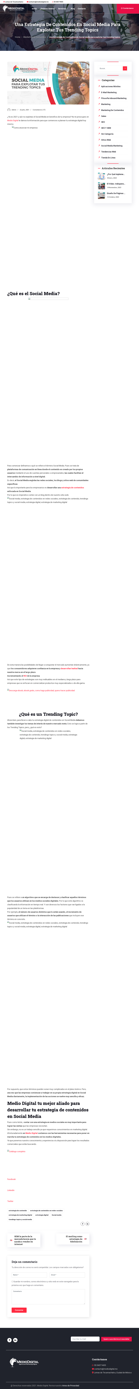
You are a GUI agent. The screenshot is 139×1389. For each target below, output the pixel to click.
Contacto (82, 8)
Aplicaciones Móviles (111, 86)
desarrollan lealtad (69, 668)
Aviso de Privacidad (70, 1385)
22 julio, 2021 (24, 110)
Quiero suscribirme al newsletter (116, 1339)
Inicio (34, 8)
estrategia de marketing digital (20, 1215)
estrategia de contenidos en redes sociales (46, 1210)
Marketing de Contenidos (112, 110)
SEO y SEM (106, 128)
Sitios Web (106, 140)
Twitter (10, 1201)
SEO (103, 122)
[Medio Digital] (13, 8)
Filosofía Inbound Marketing (113, 98)
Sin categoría (107, 134)
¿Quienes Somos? (47, 8)
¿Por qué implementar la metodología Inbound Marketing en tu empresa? (116, 174)
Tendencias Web (108, 152)
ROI (25, 676)
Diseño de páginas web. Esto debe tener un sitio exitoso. (116, 193)
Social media (56, 1215)
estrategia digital (41, 1215)
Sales (103, 116)
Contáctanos (128, 8)
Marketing (105, 104)
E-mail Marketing (109, 92)
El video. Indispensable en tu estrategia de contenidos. (116, 184)
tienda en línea (108, 158)
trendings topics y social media (20, 1219)
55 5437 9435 (58, 2)
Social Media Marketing (111, 146)
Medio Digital (12, 120)
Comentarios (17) (39, 110)
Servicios (62, 8)
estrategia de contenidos (72, 487)
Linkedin (10, 1190)
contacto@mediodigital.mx (38, 2)
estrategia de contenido (18, 1210)
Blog (73, 8)
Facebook (11, 1179)
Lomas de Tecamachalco (14, 2)
